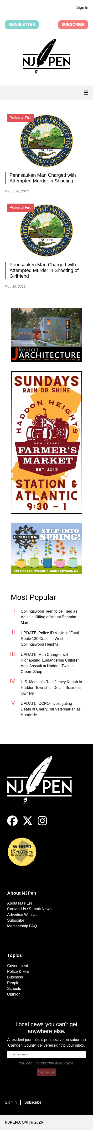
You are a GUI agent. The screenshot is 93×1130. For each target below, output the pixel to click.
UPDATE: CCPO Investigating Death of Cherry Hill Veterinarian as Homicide (51, 709)
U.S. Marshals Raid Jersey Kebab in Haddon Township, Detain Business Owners (51, 687)
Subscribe (73, 25)
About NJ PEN (19, 903)
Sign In (82, 7)
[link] (46, 335)
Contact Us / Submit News (29, 909)
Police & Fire (18, 971)
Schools (14, 989)
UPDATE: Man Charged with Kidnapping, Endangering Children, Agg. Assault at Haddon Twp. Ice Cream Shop (51, 663)
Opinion (14, 994)
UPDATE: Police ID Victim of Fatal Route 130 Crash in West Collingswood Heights (50, 638)
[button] (46, 57)
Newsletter (21, 25)
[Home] (43, 785)
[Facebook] (12, 825)
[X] (27, 825)
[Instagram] (42, 825)
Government (17, 966)
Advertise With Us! (22, 915)
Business (15, 977)
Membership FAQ (22, 926)
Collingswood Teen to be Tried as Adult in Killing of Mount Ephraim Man (49, 617)
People (13, 983)
